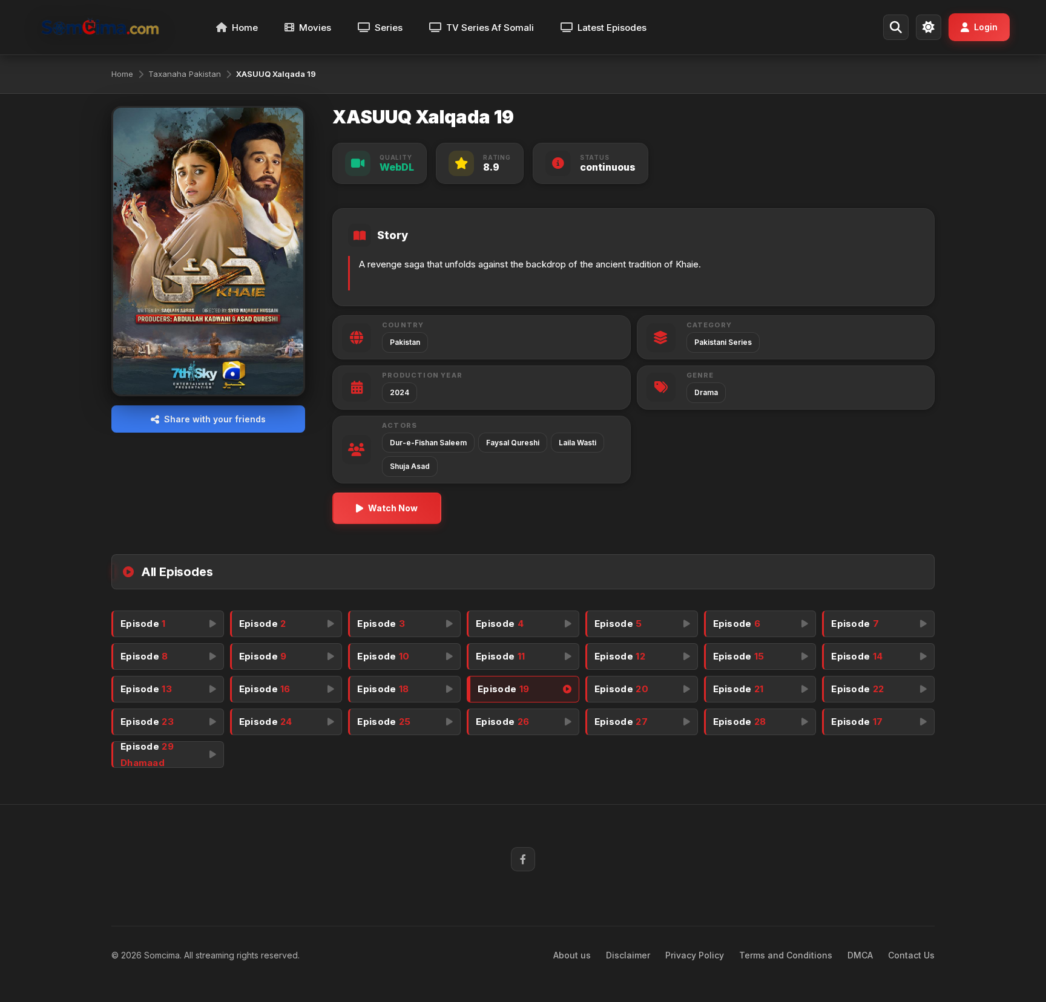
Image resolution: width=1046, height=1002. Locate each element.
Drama (706, 392)
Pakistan (405, 342)
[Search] (896, 27)
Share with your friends (215, 419)
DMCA (860, 955)
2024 (399, 392)
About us (572, 955)
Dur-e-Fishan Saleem (428, 442)
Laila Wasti (577, 442)
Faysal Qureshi (512, 442)
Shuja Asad (410, 466)
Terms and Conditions (785, 955)
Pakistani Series (723, 342)
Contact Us (911, 955)
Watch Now (393, 508)
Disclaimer (628, 955)
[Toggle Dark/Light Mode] (928, 27)
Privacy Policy (694, 955)
